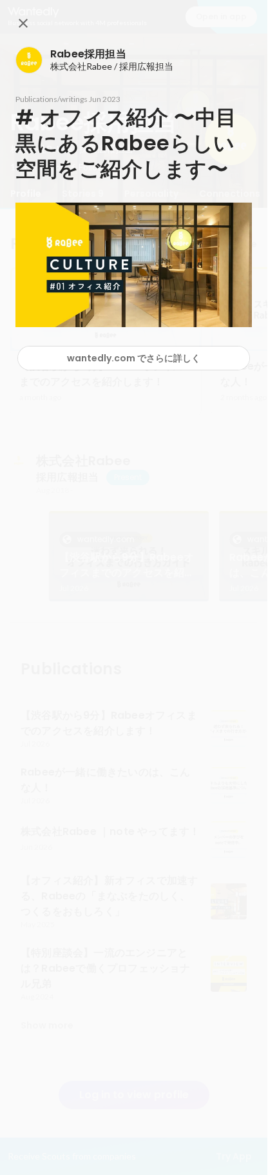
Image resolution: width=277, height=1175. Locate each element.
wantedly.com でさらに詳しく (133, 358)
